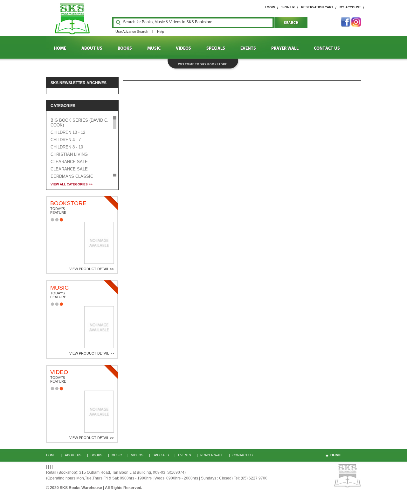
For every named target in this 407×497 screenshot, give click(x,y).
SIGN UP (288, 7)
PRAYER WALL (285, 48)
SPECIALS (215, 48)
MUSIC (154, 48)
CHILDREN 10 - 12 (68, 132)
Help (160, 31)
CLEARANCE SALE (69, 161)
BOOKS (125, 48)
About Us (73, 455)
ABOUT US (91, 48)
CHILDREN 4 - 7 (66, 139)
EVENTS (248, 48)
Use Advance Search (131, 31)
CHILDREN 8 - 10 (67, 147)
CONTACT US (327, 48)
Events (184, 455)
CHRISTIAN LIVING (69, 154)
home (335, 455)
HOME (60, 48)
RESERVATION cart (317, 7)
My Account (350, 7)
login (270, 7)
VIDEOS (183, 48)
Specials (161, 455)
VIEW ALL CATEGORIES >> (72, 184)
